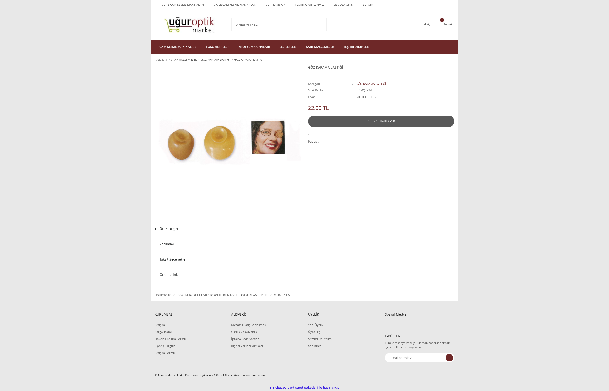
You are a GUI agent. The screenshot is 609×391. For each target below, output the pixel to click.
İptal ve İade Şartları (245, 339)
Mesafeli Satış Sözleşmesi (248, 325)
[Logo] (189, 25)
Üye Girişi (314, 332)
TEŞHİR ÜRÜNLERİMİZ (309, 5)
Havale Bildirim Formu (170, 339)
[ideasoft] (279, 387)
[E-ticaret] (304, 388)
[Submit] (449, 357)
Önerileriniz (169, 274)
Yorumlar (167, 244)
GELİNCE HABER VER (381, 121)
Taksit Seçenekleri (174, 259)
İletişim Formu (165, 353)
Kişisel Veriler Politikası (247, 346)
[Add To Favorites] (310, 132)
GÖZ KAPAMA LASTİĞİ (371, 84)
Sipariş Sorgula (165, 346)
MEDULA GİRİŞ (343, 5)
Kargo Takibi (163, 332)
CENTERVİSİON (275, 5)
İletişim (160, 325)
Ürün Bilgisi (169, 229)
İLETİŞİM (367, 5)
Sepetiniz (314, 346)
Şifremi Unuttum (320, 339)
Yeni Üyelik (315, 325)
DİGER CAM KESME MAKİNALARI (234, 5)
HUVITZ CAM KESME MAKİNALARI (181, 5)
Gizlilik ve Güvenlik (244, 332)
